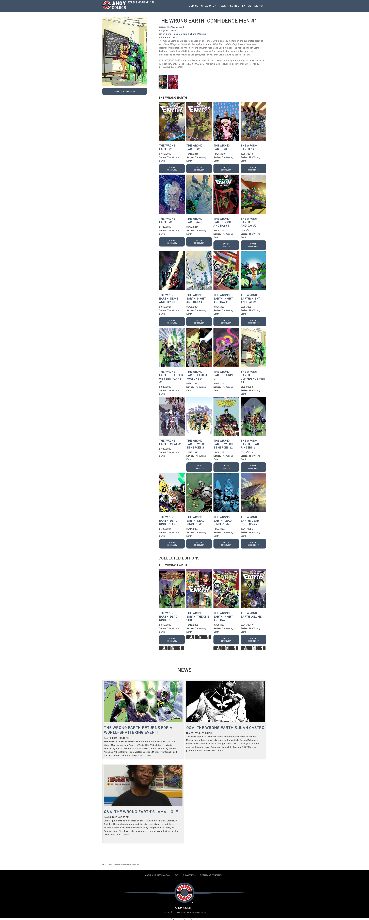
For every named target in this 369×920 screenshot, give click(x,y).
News (222, 5)
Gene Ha (170, 33)
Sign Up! (259, 5)
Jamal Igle (181, 33)
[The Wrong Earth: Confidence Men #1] (124, 51)
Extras (247, 5)
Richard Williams (197, 33)
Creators (207, 5)
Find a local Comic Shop (124, 91)
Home (103, 864)
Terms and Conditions (212, 875)
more (148, 755)
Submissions (189, 875)
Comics (193, 5)
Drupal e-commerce (177, 919)
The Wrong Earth (175, 26)
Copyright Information (157, 875)
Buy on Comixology (172, 168)
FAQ (176, 875)
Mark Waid (170, 30)
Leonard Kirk (170, 37)
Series (234, 5)
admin (203, 912)
